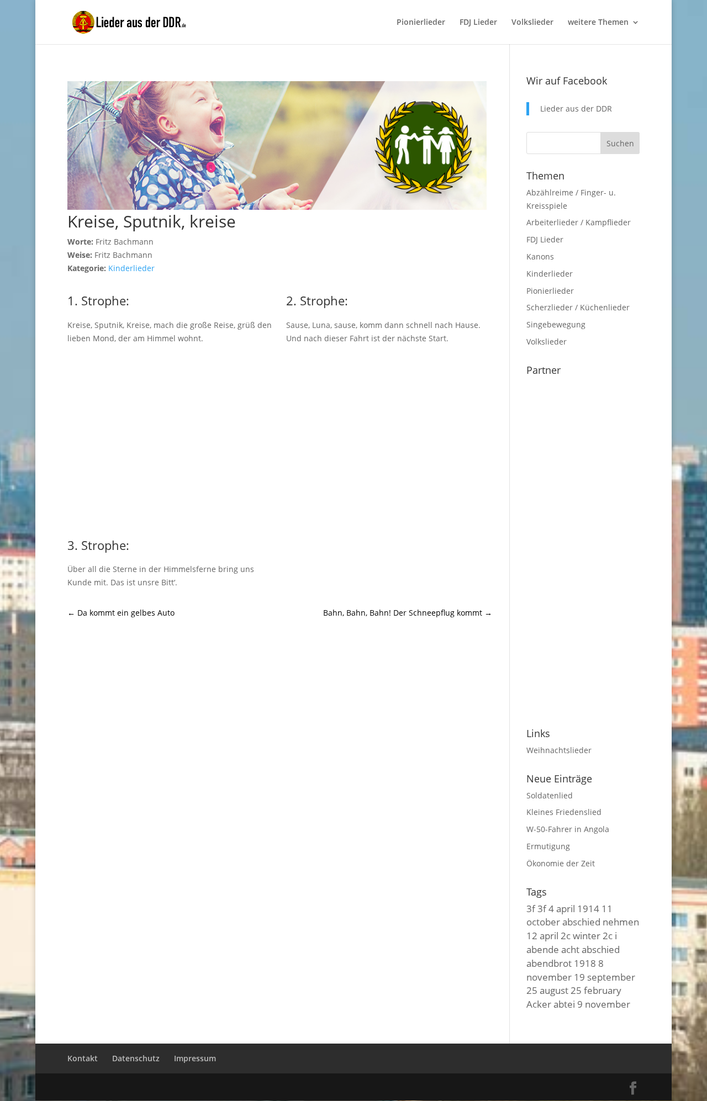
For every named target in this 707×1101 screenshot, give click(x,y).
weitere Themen (598, 22)
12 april (542, 935)
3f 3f (536, 908)
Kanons (540, 256)
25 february (596, 990)
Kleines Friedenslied (564, 812)
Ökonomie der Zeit (560, 863)
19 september (604, 976)
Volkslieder (532, 22)
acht (570, 949)
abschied (601, 949)
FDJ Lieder (478, 22)
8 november (565, 969)
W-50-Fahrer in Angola (567, 829)
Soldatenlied (549, 795)
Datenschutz (136, 1058)
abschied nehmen (600, 921)
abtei (564, 1003)
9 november (603, 1003)
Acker (538, 1003)
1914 (588, 908)
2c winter (580, 935)
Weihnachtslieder (559, 750)
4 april (561, 908)
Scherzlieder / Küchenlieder (578, 307)
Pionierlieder (421, 22)
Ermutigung (548, 846)
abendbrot (549, 963)
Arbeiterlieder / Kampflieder (578, 222)
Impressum (195, 1058)
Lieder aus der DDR (576, 108)
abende (542, 949)
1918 (585, 963)
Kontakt (82, 1058)
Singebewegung (555, 324)
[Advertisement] (280, 439)
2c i (610, 935)
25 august (547, 990)
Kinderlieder (131, 268)
